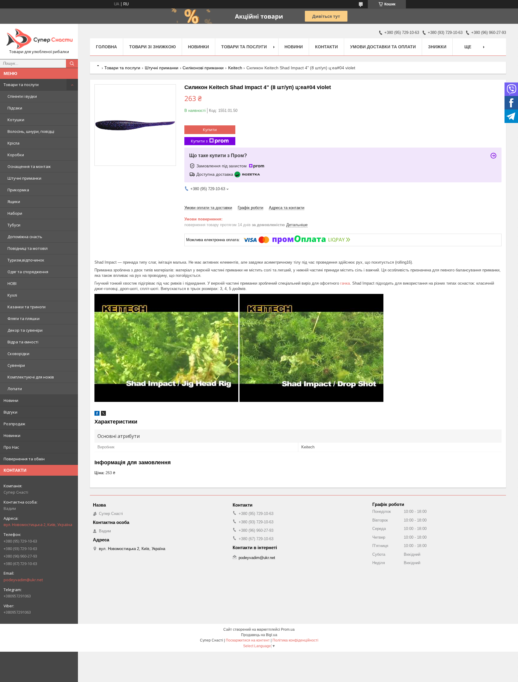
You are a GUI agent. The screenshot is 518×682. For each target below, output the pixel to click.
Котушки (15, 119)
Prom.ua (288, 629)
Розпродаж (14, 423)
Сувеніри (16, 365)
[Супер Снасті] (38, 38)
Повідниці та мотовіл (27, 248)
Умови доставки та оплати (383, 46)
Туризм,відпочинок (25, 260)
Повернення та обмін (24, 459)
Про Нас (11, 447)
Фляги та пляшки (23, 318)
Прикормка (18, 190)
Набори (14, 213)
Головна (106, 46)
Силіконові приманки (203, 67)
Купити (210, 129)
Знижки (437, 46)
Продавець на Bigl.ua (259, 635)
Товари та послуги (21, 84)
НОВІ (11, 283)
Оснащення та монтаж (29, 166)
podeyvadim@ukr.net (23, 579)
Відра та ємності (22, 342)
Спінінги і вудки (22, 96)
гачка (345, 283)
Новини (11, 400)
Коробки (15, 154)
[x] (103, 414)
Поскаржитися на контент (248, 640)
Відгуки (10, 412)
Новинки (12, 435)
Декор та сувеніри (25, 330)
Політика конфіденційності (295, 640)
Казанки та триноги (26, 307)
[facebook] (97, 414)
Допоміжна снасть (24, 236)
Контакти (326, 46)
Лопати (14, 388)
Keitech (235, 67)
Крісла (13, 143)
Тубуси (13, 225)
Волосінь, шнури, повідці (30, 131)
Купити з (199, 141)
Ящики (13, 201)
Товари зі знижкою (152, 46)
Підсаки (14, 108)
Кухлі (12, 295)
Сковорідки (18, 353)
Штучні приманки (24, 178)
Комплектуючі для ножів (30, 377)
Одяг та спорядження (27, 271)
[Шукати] (72, 63)
